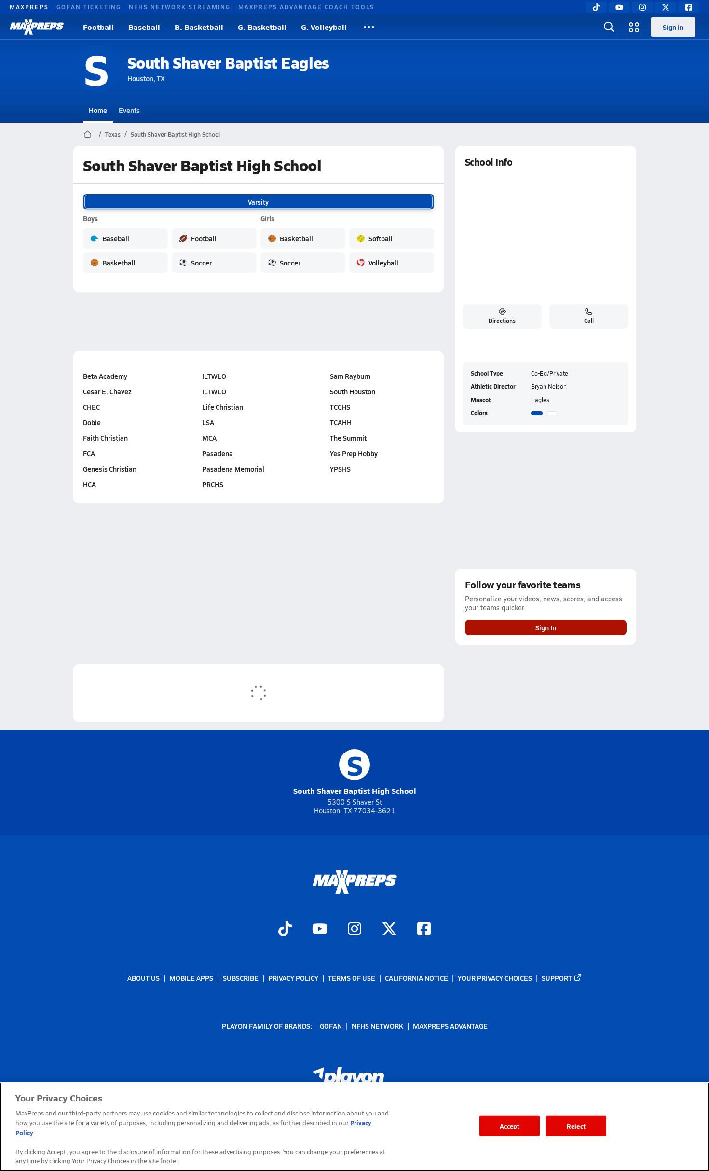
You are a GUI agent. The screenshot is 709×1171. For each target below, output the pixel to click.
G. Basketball (262, 26)
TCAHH (341, 422)
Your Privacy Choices (495, 978)
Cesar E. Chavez (107, 391)
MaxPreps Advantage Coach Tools (306, 7)
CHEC (91, 407)
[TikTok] (596, 7)
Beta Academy (105, 376)
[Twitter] (665, 7)
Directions (502, 320)
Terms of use (351, 978)
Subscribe (241, 978)
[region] (354, 1126)
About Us (143, 978)
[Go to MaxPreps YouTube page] (319, 929)
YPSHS (340, 469)
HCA (89, 484)
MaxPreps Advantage (450, 1025)
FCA (89, 453)
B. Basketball (199, 26)
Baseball (144, 26)
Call (589, 320)
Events (129, 110)
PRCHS (212, 484)
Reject (576, 1125)
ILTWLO (214, 376)
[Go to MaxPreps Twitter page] (389, 929)
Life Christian (222, 407)
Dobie (92, 422)
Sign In (545, 627)
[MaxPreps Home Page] (87, 134)
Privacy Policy (293, 978)
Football (98, 26)
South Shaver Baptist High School (175, 134)
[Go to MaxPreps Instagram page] (354, 929)
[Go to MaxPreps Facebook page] (424, 929)
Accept (510, 1125)
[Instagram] (642, 7)
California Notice (416, 978)
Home (98, 110)
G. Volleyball (324, 26)
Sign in (673, 27)
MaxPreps (29, 7)
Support (557, 978)
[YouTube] (619, 7)
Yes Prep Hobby (354, 453)
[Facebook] (688, 7)
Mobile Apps (191, 978)
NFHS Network (377, 1025)
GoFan (331, 1025)
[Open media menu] (634, 27)
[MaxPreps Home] (37, 27)
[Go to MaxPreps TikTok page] (285, 929)
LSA (208, 422)
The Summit (348, 438)
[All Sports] (369, 27)
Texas (113, 134)
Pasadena (217, 453)
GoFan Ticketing (88, 7)
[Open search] (609, 27)
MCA (209, 438)
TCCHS (340, 407)
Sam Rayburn (350, 376)
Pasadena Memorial (233, 469)
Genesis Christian (109, 469)
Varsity (258, 202)
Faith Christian (105, 438)
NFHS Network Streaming (180, 7)
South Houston (352, 391)
